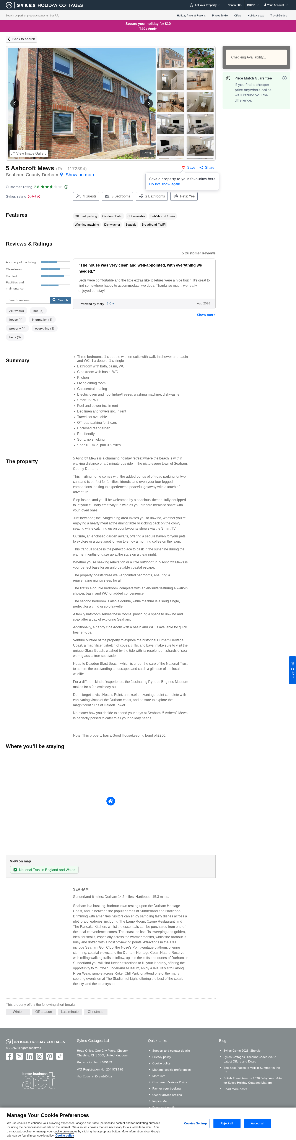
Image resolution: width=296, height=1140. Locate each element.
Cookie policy (161, 1063)
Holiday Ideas (256, 15)
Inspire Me (159, 1101)
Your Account (276, 5)
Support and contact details (171, 1050)
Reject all (227, 1123)
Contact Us (235, 5)
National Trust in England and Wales (47, 870)
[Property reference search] (57, 15)
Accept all (257, 1123)
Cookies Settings (195, 1123)
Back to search (23, 39)
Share (209, 167)
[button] (14, 103)
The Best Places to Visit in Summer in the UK (251, 1070)
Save (191, 167)
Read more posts (235, 1089)
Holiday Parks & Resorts (191, 15)
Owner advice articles (167, 1094)
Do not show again (164, 184)
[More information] (284, 78)
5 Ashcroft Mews (30, 168)
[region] (148, 1124)
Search (63, 300)
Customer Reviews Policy (169, 1082)
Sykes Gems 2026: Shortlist (242, 1050)
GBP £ (251, 5)
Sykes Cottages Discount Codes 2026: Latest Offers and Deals (249, 1059)
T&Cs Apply (148, 28)
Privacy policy (161, 1057)
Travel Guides (278, 15)
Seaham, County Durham (50, 174)
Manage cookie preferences (171, 1069)
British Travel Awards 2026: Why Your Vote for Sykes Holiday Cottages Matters (252, 1080)
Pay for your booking (166, 1088)
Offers (237, 15)
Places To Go (220, 15)
